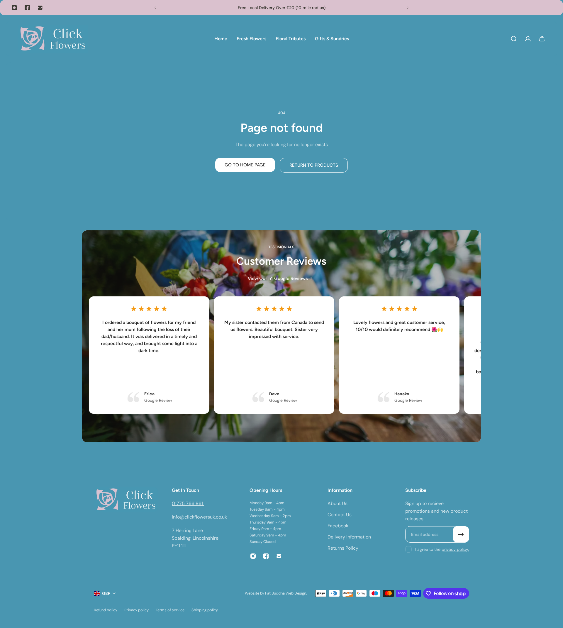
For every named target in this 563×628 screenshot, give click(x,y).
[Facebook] (27, 7)
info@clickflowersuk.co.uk (199, 517)
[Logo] (53, 38)
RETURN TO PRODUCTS (313, 165)
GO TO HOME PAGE (245, 165)
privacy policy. (455, 549)
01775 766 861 (188, 503)
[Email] (40, 7)
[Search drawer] (514, 38)
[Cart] (542, 38)
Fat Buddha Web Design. (286, 593)
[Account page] (528, 38)
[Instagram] (14, 7)
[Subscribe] (461, 534)
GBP (106, 593)
